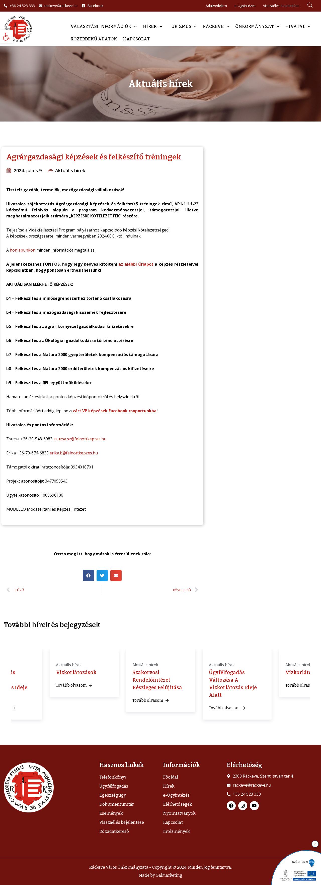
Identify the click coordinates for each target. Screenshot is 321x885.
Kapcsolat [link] (136, 39)
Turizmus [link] (180, 26)
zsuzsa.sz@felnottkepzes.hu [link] (79, 439)
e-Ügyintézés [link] (176, 795)
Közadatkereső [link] (114, 831)
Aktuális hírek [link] (70, 170)
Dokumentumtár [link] (116, 804)
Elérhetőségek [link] (177, 804)
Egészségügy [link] (112, 795)
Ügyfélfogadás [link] (113, 786)
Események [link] (111, 813)
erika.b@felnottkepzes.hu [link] (74, 453)
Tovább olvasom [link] (71, 685)
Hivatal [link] (295, 26)
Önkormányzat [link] (254, 26)
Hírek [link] (150, 26)
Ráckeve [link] (213, 26)
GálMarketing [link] (169, 875)
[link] (6, 36)
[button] (88, 575)
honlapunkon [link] (22, 250)
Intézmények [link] (176, 831)
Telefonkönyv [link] (112, 777)
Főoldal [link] (170, 777)
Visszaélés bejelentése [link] (121, 822)
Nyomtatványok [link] (179, 813)
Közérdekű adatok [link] (93, 39)
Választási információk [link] (100, 26)
